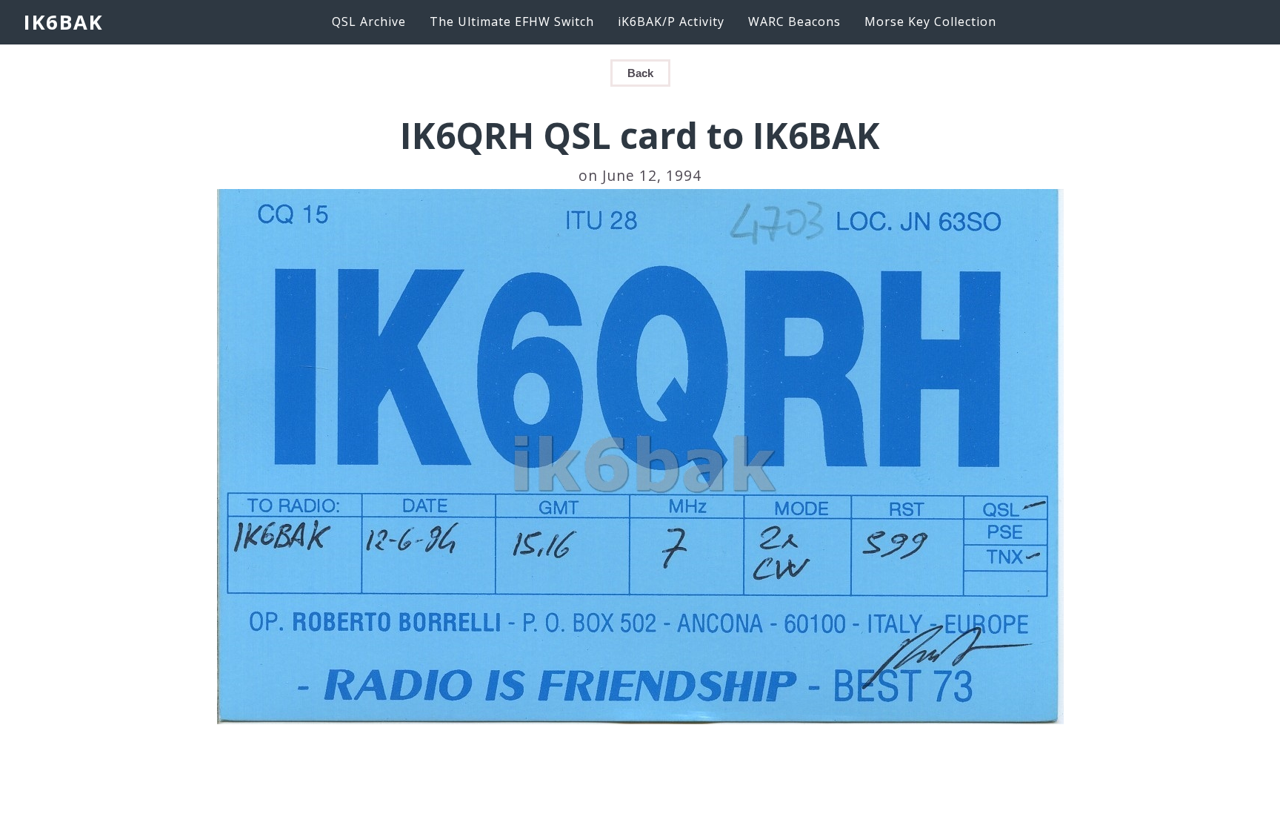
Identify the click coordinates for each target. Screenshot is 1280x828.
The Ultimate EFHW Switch (512, 21)
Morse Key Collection (930, 21)
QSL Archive (369, 21)
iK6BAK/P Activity (671, 21)
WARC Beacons (794, 21)
